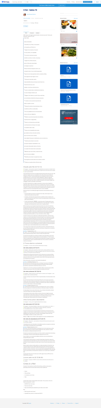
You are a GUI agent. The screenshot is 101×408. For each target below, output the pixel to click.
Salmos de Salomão (26, 18)
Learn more (61, 5)
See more (76, 18)
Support (77, 403)
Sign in (97, 1)
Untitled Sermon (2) (65, 104)
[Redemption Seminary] (69, 117)
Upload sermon (79, 1)
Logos (30, 403)
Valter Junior (63, 91)
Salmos (25, 231)
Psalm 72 (25, 20)
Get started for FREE (87, 1)
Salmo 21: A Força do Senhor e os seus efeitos (70, 90)
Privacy (63, 403)
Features (68, 1)
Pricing (73, 1)
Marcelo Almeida (63, 76)
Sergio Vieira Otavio (64, 105)
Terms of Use (70, 403)
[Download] (76, 31)
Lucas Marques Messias (31, 14)
